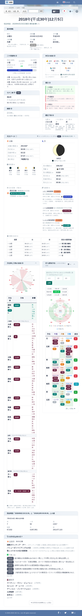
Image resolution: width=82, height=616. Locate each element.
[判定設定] (70, 264)
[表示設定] (71, 11)
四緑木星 (49, 292)
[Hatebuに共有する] (73, 613)
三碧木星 (64, 288)
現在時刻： (22, 24)
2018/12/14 (49, 194)
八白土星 (56, 295)
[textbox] (64, 11)
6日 (15, 11)
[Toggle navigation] (57, 2)
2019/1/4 (48, 223)
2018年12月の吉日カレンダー (68, 76)
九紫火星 (64, 295)
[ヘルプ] (77, 11)
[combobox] (65, 11)
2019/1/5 (20, 191)
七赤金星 (49, 295)
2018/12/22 (59, 208)
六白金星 (64, 292)
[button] (74, 2)
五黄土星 (56, 292)
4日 (9, 11)
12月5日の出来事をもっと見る (41, 602)
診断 (49, 283)
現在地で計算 (68, 136)
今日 (24, 11)
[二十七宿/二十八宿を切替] (56, 121)
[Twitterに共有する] (65, 613)
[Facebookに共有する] (58, 613)
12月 (18, 8)
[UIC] (9, 2)
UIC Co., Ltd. (18, 613)
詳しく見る (70, 408)
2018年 (11, 8)
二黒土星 (56, 288)
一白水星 (49, 288)
